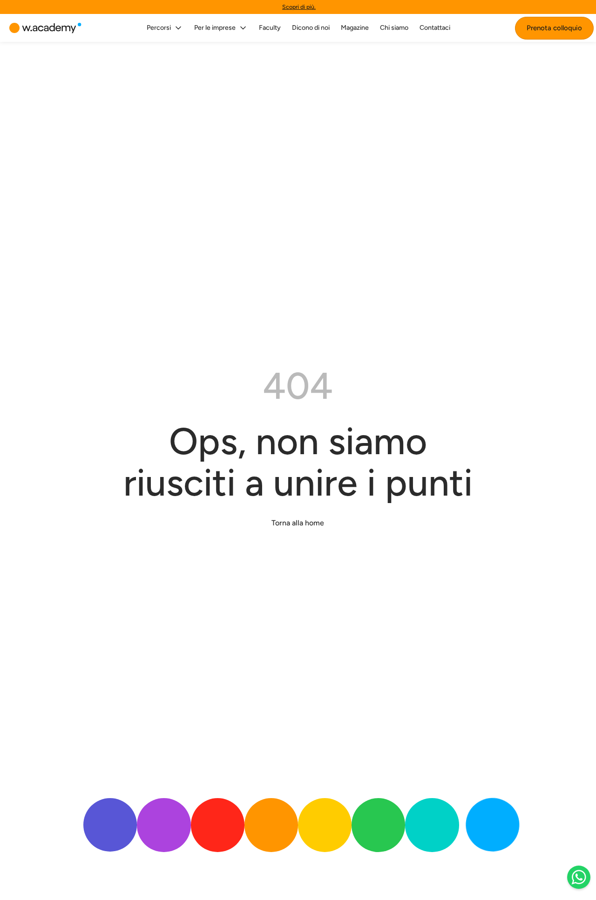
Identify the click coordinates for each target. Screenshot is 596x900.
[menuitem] (165, 28)
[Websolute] (45, 28)
